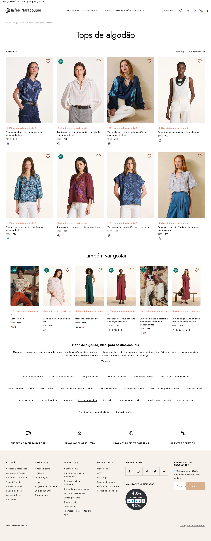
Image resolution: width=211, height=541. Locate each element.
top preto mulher (124, 412)
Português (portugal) (31, 1)
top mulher (108, 400)
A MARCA (139, 10)
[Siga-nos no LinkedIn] (163, 471)
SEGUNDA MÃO (123, 10)
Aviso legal (102, 477)
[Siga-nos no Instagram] (138, 471)
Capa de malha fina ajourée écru (56, 320)
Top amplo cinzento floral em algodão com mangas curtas (179, 228)
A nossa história (42, 468)
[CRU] (160, 140)
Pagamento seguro (106, 482)
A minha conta (71, 468)
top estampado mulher (130, 400)
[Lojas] (188, 10)
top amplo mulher (26, 400)
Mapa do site (103, 468)
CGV (99, 473)
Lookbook (39, 473)
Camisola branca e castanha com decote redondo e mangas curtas (154, 321)
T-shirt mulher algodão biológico (94, 412)
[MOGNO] (59, 236)
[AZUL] (8, 239)
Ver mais (105, 361)
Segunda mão (70, 502)
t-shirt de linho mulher (133, 388)
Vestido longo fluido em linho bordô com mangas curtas (186, 320)
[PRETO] (160, 239)
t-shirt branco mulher (143, 376)
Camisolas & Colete (15, 473)
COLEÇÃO (107, 10)
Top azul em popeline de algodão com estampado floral (24, 228)
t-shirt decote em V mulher (21, 388)
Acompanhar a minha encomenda (74, 475)
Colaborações (42, 477)
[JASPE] (174, 330)
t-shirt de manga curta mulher (165, 388)
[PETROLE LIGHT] (77, 327)
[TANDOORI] (83, 327)
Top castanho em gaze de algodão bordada (78, 227)
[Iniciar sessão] (200, 10)
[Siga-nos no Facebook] (129, 471)
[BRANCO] (59, 143)
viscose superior (185, 400)
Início (8, 23)
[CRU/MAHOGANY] (144, 333)
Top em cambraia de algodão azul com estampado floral (25, 133)
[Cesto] (206, 10)
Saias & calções (14, 491)
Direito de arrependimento (76, 489)
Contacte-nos (70, 506)
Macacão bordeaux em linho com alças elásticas (121, 320)
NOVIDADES (93, 10)
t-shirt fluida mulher (107, 388)
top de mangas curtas (32, 376)
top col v (68, 400)
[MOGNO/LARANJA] (15, 327)
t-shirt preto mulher (89, 376)
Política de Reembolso (107, 491)
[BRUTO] (8, 143)
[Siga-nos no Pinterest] (146, 471)
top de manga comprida (159, 400)
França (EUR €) (9, 1)
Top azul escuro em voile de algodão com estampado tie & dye (127, 133)
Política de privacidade (108, 486)
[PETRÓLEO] (189, 330)
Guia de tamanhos (44, 491)
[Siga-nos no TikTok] (155, 471)
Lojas (37, 482)
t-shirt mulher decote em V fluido (76, 388)
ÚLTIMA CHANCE (75, 10)
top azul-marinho (49, 400)
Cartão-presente (72, 497)
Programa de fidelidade (46, 486)
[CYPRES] (177, 330)
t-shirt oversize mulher (116, 376)
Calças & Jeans (13, 495)
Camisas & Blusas (14, 486)
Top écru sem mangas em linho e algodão (178, 132)
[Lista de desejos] (194, 10)
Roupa (15, 23)
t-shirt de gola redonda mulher (174, 376)
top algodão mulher (87, 400)
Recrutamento (41, 495)
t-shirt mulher (47, 388)
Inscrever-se (196, 486)
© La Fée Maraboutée (15, 525)
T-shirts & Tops (26, 23)
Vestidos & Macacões (16, 468)
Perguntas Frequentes (74, 493)
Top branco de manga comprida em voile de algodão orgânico (78, 133)
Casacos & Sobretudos (17, 477)
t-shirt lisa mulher (194, 388)
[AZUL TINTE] (186, 330)
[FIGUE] (80, 327)
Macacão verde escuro (86, 318)
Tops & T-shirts (13, 482)
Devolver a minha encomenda (72, 483)
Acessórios (11, 499)
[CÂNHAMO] (183, 330)
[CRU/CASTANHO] (12, 327)
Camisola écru (18, 318)
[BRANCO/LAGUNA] (141, 333)
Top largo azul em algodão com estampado (128, 227)
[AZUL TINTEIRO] (109, 143)
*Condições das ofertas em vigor (77, 513)
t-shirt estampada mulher (61, 376)
